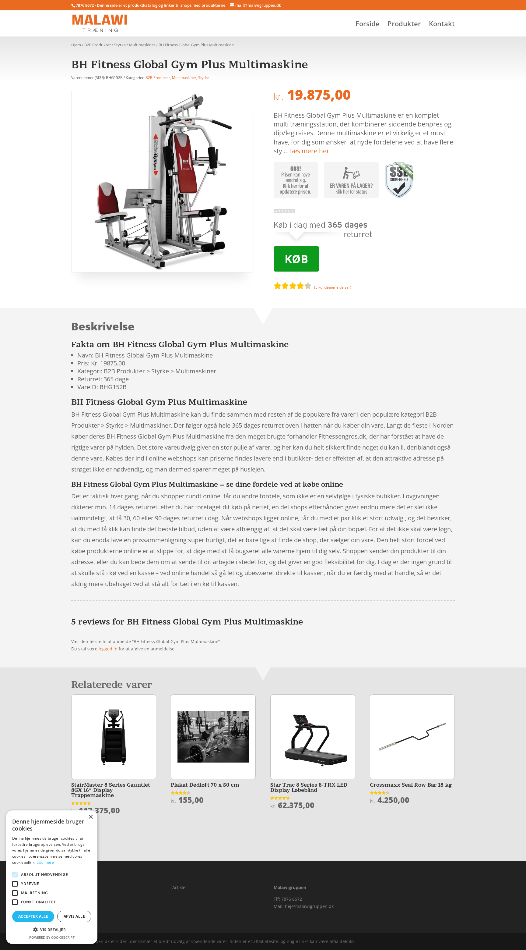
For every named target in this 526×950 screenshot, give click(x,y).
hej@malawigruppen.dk (309, 906)
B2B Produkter (97, 45)
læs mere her (309, 151)
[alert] (51, 877)
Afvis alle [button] (74, 916)
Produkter (404, 24)
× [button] (90, 817)
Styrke (120, 45)
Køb (296, 258)
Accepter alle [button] (33, 916)
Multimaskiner (142, 45)
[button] (51, 930)
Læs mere (45, 862)
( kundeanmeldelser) (332, 287)
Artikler (179, 887)
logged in (108, 649)
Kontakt (442, 24)
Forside (368, 24)
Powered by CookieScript (52, 937)
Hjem (76, 45)
